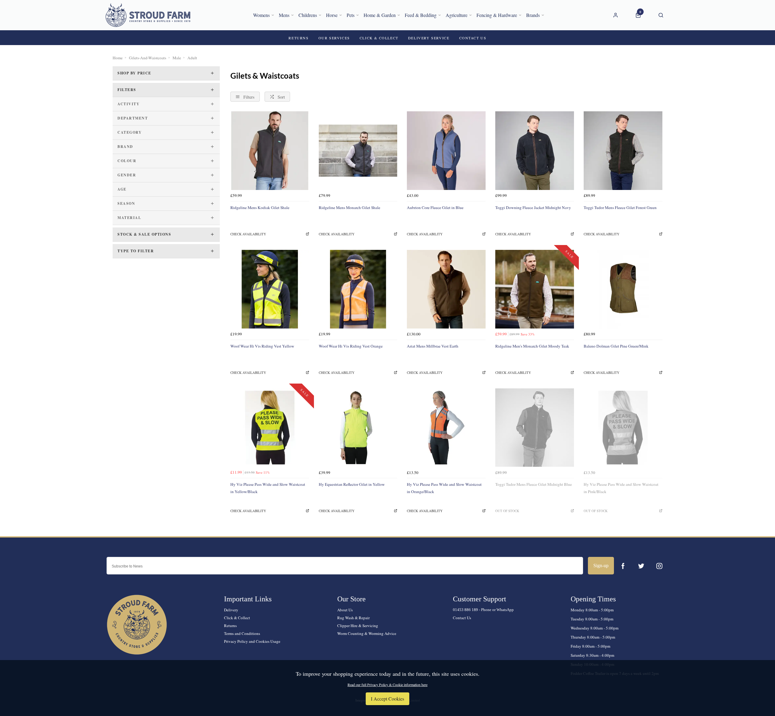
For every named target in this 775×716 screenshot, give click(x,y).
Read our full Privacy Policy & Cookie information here (387, 684)
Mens (284, 15)
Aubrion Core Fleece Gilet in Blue (435, 207)
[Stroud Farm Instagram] (659, 566)
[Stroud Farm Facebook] (623, 566)
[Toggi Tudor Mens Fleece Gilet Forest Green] (623, 150)
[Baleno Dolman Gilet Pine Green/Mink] (623, 289)
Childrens (307, 15)
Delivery (231, 610)
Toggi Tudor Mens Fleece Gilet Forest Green (620, 207)
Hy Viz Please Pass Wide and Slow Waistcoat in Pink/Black (621, 488)
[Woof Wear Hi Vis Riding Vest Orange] (358, 289)
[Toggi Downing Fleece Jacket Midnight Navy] (534, 150)
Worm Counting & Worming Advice (366, 633)
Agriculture (456, 15)
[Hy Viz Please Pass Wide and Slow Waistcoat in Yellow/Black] (269, 427)
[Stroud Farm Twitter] (641, 566)
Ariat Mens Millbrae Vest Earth (432, 346)
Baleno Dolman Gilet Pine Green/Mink (616, 346)
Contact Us (462, 617)
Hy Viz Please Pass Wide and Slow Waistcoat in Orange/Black (444, 488)
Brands (533, 15)
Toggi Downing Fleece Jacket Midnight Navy (533, 207)
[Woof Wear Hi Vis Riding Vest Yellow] (269, 289)
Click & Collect (237, 617)
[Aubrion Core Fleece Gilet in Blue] (446, 150)
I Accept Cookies (387, 698)
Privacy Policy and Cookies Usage (252, 641)
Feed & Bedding (421, 15)
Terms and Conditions (242, 633)
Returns (230, 625)
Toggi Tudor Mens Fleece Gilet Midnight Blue (533, 484)
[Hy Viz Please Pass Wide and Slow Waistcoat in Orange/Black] (446, 427)
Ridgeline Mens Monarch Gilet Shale (349, 207)
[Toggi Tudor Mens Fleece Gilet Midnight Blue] (534, 427)
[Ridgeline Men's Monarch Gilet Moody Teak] (534, 289)
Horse (332, 15)
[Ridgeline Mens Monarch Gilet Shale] (358, 150)
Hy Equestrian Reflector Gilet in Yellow (352, 484)
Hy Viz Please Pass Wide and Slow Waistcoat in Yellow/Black (267, 488)
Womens (261, 15)
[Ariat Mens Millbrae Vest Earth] (446, 289)
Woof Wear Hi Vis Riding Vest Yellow (262, 346)
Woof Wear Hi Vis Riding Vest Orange (351, 346)
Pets (351, 15)
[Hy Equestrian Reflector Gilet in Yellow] (358, 427)
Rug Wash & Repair (353, 617)
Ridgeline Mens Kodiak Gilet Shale (259, 207)
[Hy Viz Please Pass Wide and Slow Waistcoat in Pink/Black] (623, 427)
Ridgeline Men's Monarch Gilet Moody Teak (532, 346)
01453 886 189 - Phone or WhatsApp (483, 609)
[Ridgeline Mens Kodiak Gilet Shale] (269, 150)
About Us (345, 610)
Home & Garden (380, 15)
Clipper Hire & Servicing (357, 625)
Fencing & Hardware (497, 15)
